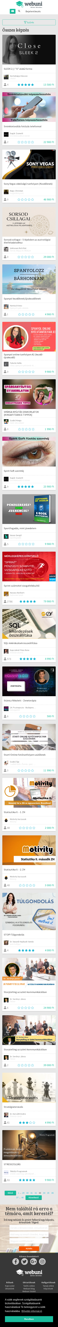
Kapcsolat (9, 1285)
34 (44, 1192)
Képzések (48, 1288)
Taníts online (29, 1285)
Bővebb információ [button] (31, 1311)
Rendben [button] (29, 1319)
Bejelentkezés (33, 11)
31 (31, 1192)
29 (23, 1192)
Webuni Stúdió (29, 1291)
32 (36, 1192)
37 (17, 1197)
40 (22, 1197)
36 (52, 1192)
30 (27, 1192)
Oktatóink (9, 1288)
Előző (10, 1192)
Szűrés (30, 22)
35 (48, 1192)
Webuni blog (29, 1288)
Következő (34, 1197)
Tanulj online (48, 1285)
